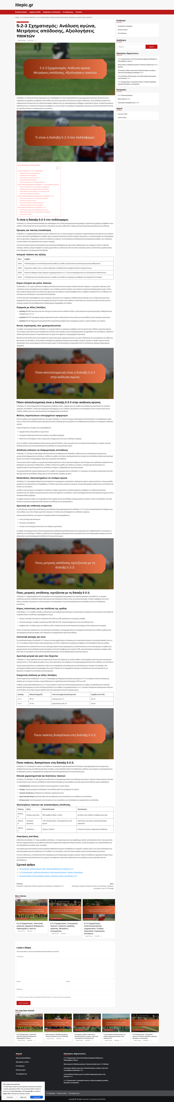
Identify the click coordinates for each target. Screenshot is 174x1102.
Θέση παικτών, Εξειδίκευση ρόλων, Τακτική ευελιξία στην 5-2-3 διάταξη (137, 66)
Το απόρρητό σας (21, 1074)
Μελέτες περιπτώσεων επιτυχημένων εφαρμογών (35, 187)
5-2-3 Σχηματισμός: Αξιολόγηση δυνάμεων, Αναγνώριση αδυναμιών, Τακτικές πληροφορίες (51, 872)
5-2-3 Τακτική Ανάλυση (22, 22)
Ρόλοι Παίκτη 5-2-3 (124, 99)
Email (68, 981)
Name (19, 981)
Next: (93, 886)
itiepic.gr (24, 4)
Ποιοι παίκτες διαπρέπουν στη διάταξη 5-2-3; (32, 207)
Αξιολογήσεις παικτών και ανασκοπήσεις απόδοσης (35, 212)
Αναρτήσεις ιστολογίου (51, 12)
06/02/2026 (30, 40)
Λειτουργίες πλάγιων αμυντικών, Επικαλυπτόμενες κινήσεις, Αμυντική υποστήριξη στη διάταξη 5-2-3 (137, 71)
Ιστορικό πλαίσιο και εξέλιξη (28, 175)
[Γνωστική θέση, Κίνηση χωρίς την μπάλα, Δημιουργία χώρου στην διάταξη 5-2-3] (116, 1023)
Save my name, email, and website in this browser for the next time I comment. (44, 997)
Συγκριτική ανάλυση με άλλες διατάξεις (31, 205)
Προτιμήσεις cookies (22, 1062)
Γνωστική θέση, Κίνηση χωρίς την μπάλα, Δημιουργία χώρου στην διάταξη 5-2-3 (137, 77)
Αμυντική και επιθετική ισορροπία (30, 193)
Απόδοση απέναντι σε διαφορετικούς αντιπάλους (34, 189)
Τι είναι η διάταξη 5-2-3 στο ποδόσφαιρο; (30, 171)
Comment (20, 956)
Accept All (36, 1097)
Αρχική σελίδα (35, 12)
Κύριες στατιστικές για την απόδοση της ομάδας (34, 198)
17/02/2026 (97, 936)
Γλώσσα (78, 12)
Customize (9, 1097)
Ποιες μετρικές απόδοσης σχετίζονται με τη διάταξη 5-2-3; (36, 196)
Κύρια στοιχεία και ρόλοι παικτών (29, 177)
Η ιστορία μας (68, 12)
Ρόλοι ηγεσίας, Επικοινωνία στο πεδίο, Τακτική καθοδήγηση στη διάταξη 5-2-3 (46, 869)
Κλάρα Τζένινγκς (22, 40)
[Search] (158, 12)
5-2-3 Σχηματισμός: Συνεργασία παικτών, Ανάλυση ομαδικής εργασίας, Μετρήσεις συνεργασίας (137, 83)
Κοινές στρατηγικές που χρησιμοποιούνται (32, 182)
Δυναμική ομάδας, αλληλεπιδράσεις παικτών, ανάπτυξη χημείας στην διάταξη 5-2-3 (48, 876)
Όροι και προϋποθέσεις (23, 1058)
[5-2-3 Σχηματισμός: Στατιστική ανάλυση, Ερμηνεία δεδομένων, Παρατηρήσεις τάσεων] (31, 910)
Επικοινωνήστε (21, 12)
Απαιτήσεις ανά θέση (26, 214)
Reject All (23, 1097)
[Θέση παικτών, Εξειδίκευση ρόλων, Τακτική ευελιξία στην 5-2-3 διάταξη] (58, 1023)
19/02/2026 (63, 933)
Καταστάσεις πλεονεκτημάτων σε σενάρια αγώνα (34, 191)
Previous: (40, 885)
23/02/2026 (29, 931)
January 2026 (122, 117)
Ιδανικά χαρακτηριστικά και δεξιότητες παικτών (34, 210)
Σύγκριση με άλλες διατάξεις (28, 180)
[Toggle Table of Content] (57, 168)
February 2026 (122, 114)
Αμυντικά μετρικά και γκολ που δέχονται (32, 203)
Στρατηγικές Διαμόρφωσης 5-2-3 (128, 102)
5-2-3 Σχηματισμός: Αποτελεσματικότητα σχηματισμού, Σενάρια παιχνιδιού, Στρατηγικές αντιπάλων (94, 928)
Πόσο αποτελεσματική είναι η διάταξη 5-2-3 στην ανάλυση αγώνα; (38, 184)
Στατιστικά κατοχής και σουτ (28, 200)
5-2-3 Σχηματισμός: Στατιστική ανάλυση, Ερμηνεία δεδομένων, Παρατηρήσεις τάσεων (30, 926)
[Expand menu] (83, 12)
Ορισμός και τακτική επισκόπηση (29, 173)
